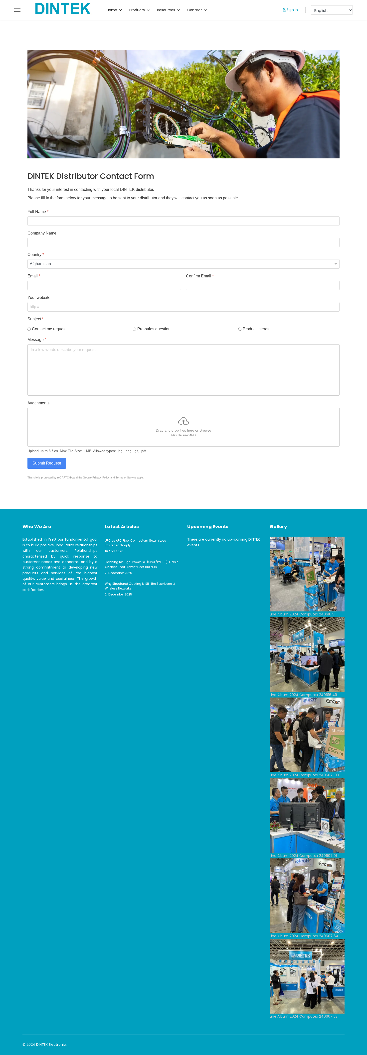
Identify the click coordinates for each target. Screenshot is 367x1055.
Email (33, 276)
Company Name (41, 233)
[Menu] (17, 10)
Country (35, 254)
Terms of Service (126, 477)
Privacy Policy (101, 477)
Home (112, 9)
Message (36, 340)
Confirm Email (200, 276)
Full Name (37, 212)
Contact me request (49, 329)
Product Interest (256, 329)
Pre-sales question (154, 329)
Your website (38, 297)
